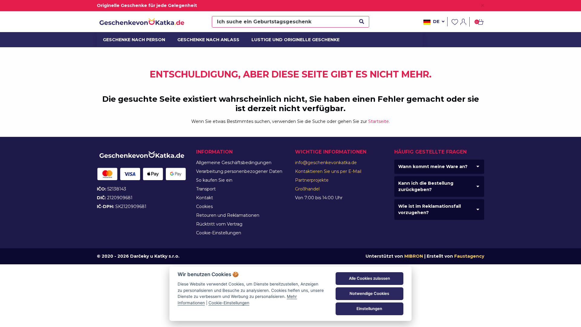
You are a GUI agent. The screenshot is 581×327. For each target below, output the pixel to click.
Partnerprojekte (312, 180)
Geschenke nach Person (131, 39)
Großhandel (307, 189)
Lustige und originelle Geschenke (290, 39)
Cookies (204, 206)
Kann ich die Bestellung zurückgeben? (425, 186)
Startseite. (379, 121)
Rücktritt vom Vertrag (219, 224)
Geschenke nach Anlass (205, 39)
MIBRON (413, 256)
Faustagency (469, 256)
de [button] (436, 21)
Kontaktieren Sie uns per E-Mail (328, 171)
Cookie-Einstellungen (218, 233)
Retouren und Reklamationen (227, 215)
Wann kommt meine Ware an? (433, 166)
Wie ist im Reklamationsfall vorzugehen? (429, 209)
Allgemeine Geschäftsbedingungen (233, 162)
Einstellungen (369, 308)
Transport (206, 189)
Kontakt (204, 197)
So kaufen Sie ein (214, 180)
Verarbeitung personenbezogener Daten (239, 171)
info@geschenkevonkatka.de (326, 162)
